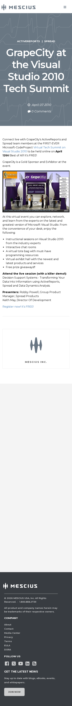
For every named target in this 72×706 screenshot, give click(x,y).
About (7, 624)
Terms (8, 641)
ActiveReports (28, 41)
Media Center (12, 633)
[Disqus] (36, 435)
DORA (7, 649)
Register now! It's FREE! (18, 306)
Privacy (8, 637)
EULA (7, 645)
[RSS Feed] (34, 663)
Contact (8, 628)
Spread (49, 41)
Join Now (14, 692)
